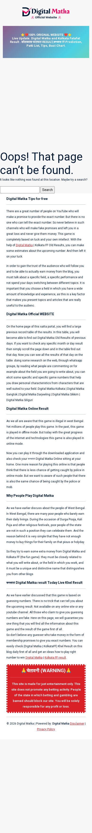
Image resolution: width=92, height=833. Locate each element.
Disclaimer (77, 723)
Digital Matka (24, 245)
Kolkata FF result (55, 657)
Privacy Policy (46, 729)
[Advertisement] (46, 104)
